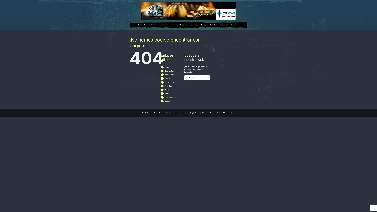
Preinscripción (170, 97)
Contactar (168, 101)
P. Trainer (168, 90)
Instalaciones (169, 75)
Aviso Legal (190, 113)
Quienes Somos (170, 71)
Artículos (168, 94)
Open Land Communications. (226, 113)
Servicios (168, 86)
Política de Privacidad (201, 113)
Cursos (167, 78)
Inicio (167, 67)
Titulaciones (169, 82)
